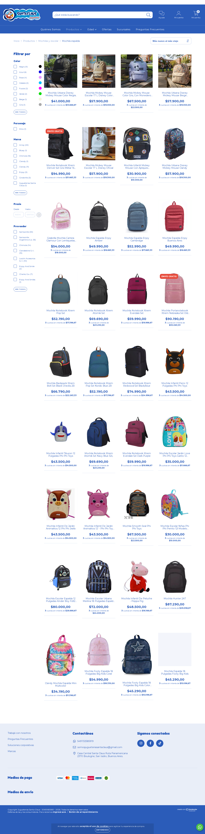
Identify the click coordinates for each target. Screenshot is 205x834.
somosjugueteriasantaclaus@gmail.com (99, 747)
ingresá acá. (59, 812)
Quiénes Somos (51, 29)
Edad (91, 29)
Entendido (102, 830)
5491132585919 (85, 741)
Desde (16, 209)
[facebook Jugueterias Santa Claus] (9, 2)
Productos (73, 29)
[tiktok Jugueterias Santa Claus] (14, 2)
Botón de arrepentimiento (83, 812)
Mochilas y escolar (48, 41)
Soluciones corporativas (21, 745)
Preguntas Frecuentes (150, 29)
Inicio (17, 41)
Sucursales (123, 29)
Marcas (12, 751)
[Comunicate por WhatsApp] (199, 827)
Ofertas (106, 29)
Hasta (27, 209)
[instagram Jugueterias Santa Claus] (4, 2)
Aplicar (39, 214)
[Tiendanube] (187, 811)
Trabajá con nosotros (19, 733)
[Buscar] (148, 15)
